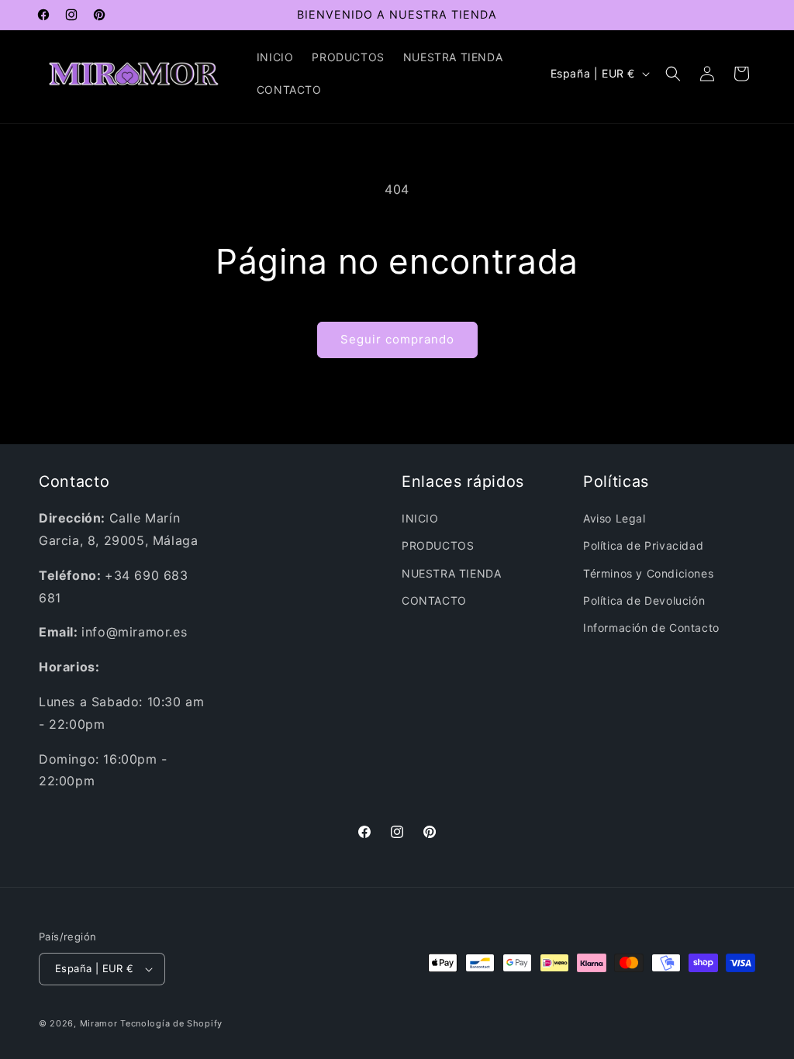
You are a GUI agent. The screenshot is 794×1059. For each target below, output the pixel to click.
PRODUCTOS (438, 545)
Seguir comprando (397, 339)
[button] (673, 74)
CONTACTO (434, 600)
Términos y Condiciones (648, 573)
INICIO (420, 518)
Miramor (99, 1023)
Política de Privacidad (643, 545)
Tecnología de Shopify (171, 1023)
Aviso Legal (614, 518)
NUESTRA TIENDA (451, 573)
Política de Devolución (644, 600)
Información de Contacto (651, 627)
